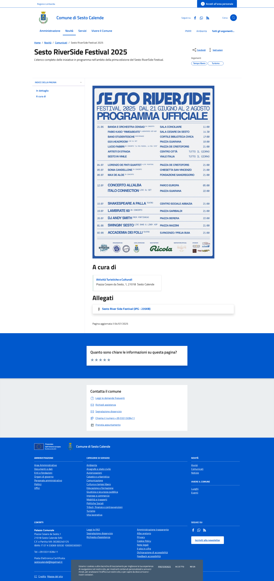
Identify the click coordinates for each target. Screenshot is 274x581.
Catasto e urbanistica (98, 476)
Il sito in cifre (144, 548)
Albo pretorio (144, 533)
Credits (42, 576)
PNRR (188, 31)
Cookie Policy (144, 541)
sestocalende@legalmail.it (48, 562)
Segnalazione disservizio (100, 533)
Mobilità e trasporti (97, 499)
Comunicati (61, 43)
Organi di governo (43, 476)
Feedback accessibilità (149, 556)
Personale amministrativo (48, 480)
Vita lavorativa (94, 515)
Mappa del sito (55, 576)
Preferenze (164, 567)
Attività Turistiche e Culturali (114, 279)
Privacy (141, 537)
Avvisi (194, 465)
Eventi (194, 493)
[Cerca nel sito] (233, 17)
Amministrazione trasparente (153, 529)
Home (37, 43)
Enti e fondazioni (43, 473)
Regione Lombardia (46, 4)
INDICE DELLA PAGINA (45, 82)
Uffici (37, 488)
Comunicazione (95, 480)
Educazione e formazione (100, 488)
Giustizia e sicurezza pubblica (102, 492)
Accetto (179, 567)
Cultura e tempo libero (99, 484)
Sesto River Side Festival (126, 309)
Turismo (91, 511)
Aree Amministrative (45, 465)
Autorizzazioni (94, 473)
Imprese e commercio (98, 496)
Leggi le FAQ (93, 529)
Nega (192, 567)
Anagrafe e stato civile (99, 469)
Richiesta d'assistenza (98, 537)
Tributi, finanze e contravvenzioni (105, 507)
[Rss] (204, 530)
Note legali (143, 545)
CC (35, 576)
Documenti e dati (43, 469)
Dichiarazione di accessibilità (152, 552)
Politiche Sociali (95, 503)
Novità (47, 43)
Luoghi (195, 489)
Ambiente (201, 31)
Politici (38, 484)
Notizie (195, 473)
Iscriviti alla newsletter (207, 540)
